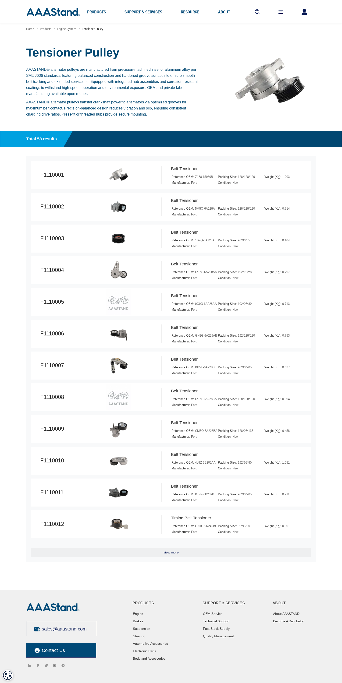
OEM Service (212, 614)
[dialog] (7, 675)
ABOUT (224, 11)
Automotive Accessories (150, 643)
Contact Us (52, 650)
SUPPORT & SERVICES (143, 11)
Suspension (141, 628)
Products (45, 29)
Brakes (138, 621)
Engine (138, 614)
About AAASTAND (286, 614)
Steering (139, 636)
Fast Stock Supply (216, 628)
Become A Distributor (288, 621)
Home (30, 29)
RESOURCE (190, 11)
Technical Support (216, 621)
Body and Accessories (149, 658)
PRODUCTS (96, 11)
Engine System (66, 29)
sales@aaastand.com (64, 628)
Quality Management (218, 636)
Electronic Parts (144, 651)
